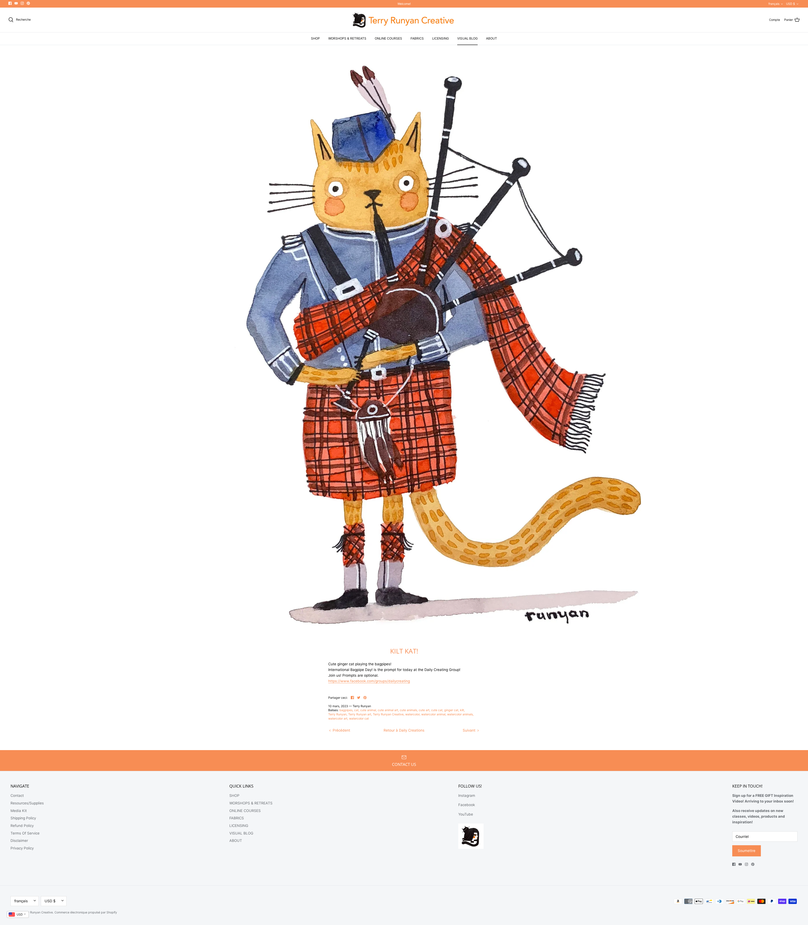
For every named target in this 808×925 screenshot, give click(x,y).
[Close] (442, 430)
